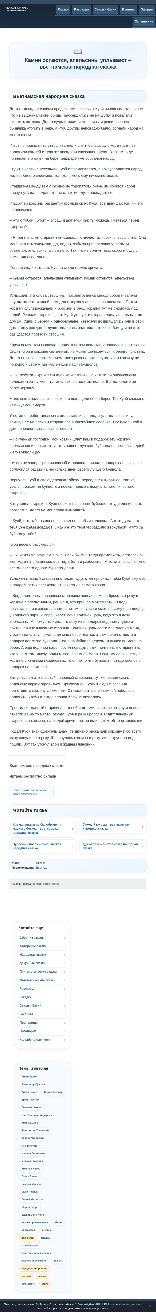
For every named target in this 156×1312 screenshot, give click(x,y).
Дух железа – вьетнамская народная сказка (110, 846)
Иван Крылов (29, 1122)
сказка (55, 883)
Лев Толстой (29, 1145)
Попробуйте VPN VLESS (93, 1304)
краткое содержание (33, 1260)
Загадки (26, 997)
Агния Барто (29, 1076)
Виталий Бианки (31, 1107)
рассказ (26, 1276)
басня (58, 1222)
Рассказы (27, 988)
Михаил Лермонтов (33, 1153)
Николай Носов (30, 1168)
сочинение (28, 1283)
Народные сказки (33, 954)
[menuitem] (63, 9)
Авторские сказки (33, 946)
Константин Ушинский (35, 1130)
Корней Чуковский (32, 1138)
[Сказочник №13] (16, 9)
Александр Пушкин (33, 1084)
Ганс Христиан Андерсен (36, 1115)
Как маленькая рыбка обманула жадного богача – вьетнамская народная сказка (37, 828)
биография (28, 1230)
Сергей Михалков (32, 1199)
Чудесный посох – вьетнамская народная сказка (37, 846)
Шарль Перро (29, 1207)
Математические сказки (37, 980)
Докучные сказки (32, 963)
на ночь (58, 1260)
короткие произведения (36, 1253)
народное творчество (36, 883)
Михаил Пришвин (32, 1161)
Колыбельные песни (36, 1039)
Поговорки (28, 1031)
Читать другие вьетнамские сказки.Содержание (30, 791)
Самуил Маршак (31, 1184)
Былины (26, 1014)
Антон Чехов (29, 1092)
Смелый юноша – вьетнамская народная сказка (106, 826)
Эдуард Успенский (32, 1214)
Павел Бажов (29, 1176)
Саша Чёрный (29, 1191)
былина (47, 1230)
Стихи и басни (30, 1005)
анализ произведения (34, 1222)
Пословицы (29, 1022)
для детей (27, 1237)
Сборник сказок (32, 937)
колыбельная (29, 1245)
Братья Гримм (30, 1099)
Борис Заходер (53, 1092)
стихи (45, 1283)
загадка (45, 1237)
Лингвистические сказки (38, 971)
